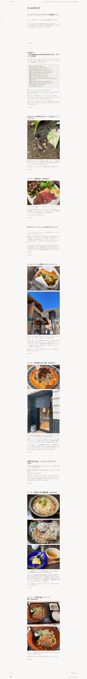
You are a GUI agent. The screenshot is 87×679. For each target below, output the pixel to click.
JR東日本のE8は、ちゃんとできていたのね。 (42, 462)
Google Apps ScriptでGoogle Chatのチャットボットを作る (56, 1)
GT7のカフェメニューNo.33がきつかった (42, 227)
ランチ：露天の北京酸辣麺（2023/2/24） (42, 492)
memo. (11, 1)
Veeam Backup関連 (73, 1)
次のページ (74, 673)
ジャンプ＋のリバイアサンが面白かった (43, 15)
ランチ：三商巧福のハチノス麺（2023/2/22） (38, 598)
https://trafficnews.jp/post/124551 (34, 473)
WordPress (75, 676)
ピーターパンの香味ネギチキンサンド (42, 264)
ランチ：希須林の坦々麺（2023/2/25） (42, 363)
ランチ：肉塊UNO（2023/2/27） (39, 179)
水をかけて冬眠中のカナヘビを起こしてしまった (43, 117)
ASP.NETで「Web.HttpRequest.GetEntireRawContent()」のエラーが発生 (43, 54)
